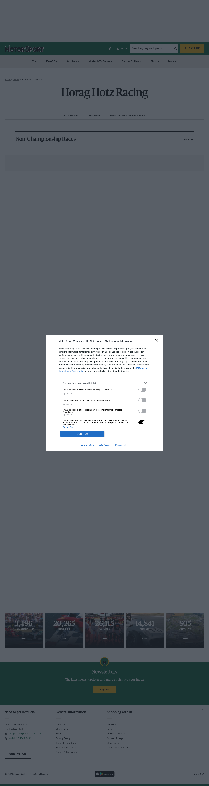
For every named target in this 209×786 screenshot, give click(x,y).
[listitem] (104, 383)
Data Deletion (87, 445)
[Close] (157, 341)
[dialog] (104, 393)
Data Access (104, 445)
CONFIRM (82, 434)
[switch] (142, 390)
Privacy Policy (122, 445)
